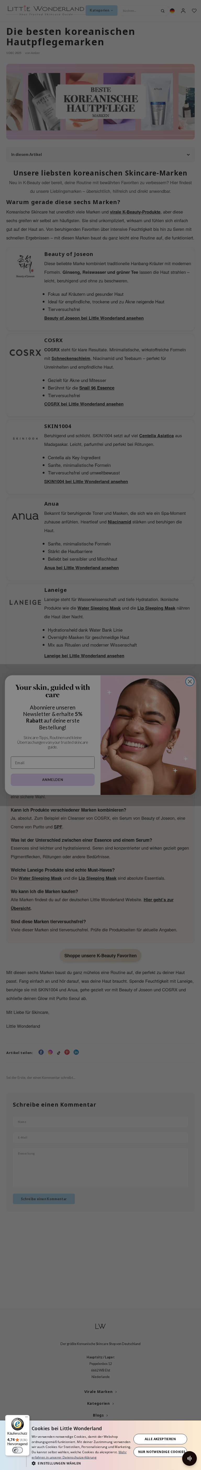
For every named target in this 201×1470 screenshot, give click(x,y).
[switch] (17, 1450)
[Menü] (26, 1418)
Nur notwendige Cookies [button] (162, 1452)
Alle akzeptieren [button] (160, 1439)
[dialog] (100, 1445)
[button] (82, 1463)
